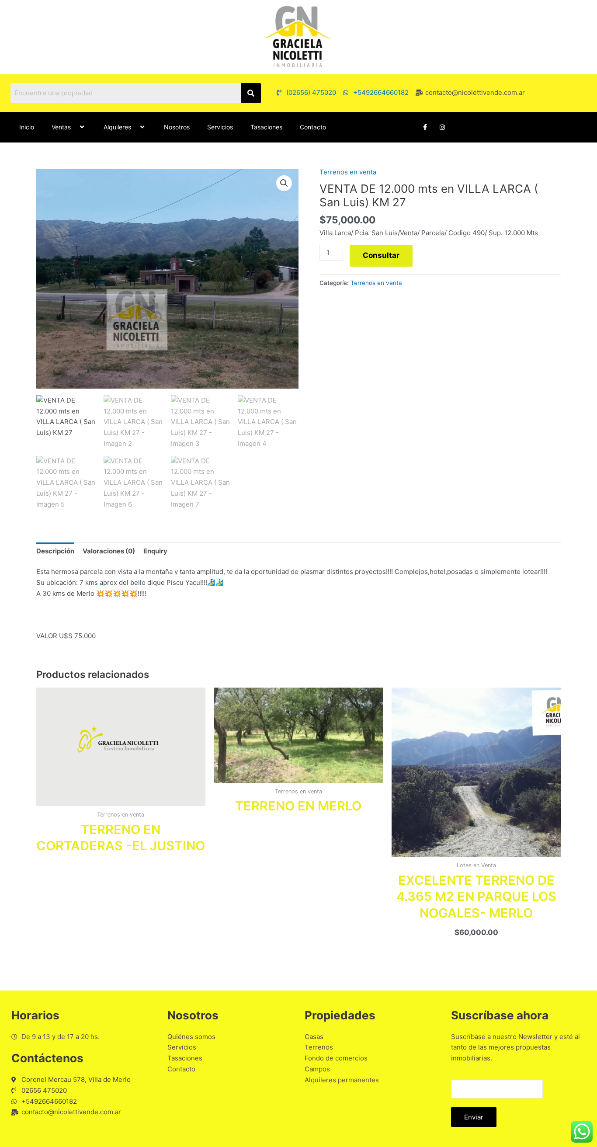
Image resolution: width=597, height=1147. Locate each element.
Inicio (26, 127)
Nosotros (177, 127)
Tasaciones (266, 127)
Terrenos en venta (347, 172)
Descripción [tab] (55, 551)
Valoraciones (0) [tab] (109, 551)
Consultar (381, 255)
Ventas (61, 127)
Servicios (220, 127)
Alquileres (117, 127)
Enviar (473, 1117)
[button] (74, 127)
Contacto (313, 127)
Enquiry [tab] (155, 551)
